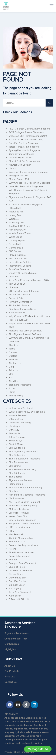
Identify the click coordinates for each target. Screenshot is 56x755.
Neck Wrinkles (16, 498)
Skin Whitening (17, 447)
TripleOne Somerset (19, 269)
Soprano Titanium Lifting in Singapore (28, 172)
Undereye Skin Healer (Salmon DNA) (28, 135)
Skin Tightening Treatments (23, 451)
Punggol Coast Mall (19, 175)
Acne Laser (15, 595)
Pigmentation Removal (21, 480)
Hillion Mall (15, 208)
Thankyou (14, 345)
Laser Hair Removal (19, 512)
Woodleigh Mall (17, 222)
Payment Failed (17, 298)
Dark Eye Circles (17, 581)
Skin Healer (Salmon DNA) (22, 469)
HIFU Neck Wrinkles (19, 527)
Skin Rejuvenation (18, 462)
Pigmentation (16, 483)
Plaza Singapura (17, 254)
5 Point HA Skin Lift (19, 599)
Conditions (14, 381)
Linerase (13, 287)
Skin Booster (15, 476)
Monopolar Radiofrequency (23, 505)
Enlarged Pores (17, 566)
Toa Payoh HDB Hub (19, 226)
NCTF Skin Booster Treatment (24, 501)
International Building (20, 262)
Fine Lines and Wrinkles (21, 552)
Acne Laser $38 (17, 312)
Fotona (12, 548)
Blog (11, 366)
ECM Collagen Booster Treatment (26, 132)
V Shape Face (16, 419)
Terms (12, 348)
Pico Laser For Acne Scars (22, 309)
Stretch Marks (16, 444)
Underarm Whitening (20, 422)
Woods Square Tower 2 (21, 233)
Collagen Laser (16, 584)
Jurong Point (15, 215)
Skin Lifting (15, 465)
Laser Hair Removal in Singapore (26, 186)
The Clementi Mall (18, 258)
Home (12, 392)
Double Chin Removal (20, 570)
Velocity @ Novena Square (23, 273)
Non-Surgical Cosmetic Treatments (27, 494)
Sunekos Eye (15, 440)
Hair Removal (16, 534)
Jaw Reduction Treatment (22, 520)
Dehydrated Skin (17, 577)
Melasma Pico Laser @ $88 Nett (25, 330)
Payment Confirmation (20, 301)
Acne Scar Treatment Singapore (25, 204)
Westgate (14, 218)
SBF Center (15, 251)
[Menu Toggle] (51, 6)
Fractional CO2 (17, 541)
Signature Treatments (20, 384)
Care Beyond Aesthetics (21, 154)
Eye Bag (13, 559)
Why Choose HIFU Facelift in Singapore (29, 182)
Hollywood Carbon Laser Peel (24, 523)
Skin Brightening (17, 473)
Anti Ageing (15, 588)
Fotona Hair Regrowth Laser (23, 545)
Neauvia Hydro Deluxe (20, 157)
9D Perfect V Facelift (20, 294)
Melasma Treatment (19, 509)
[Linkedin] (34, 704)
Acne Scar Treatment (20, 592)
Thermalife (14, 433)
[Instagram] (18, 704)
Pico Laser (14, 491)
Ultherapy (14, 429)
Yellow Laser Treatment (21, 408)
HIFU (11, 530)
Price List (13, 370)
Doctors (13, 355)
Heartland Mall (16, 211)
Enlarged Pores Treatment (22, 563)
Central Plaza (16, 247)
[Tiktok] (26, 704)
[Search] (49, 103)
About (12, 388)
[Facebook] (9, 704)
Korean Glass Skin (18, 516)
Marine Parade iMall (19, 179)
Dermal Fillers (16, 574)
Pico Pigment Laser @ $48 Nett (25, 334)
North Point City (17, 229)
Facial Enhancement (19, 556)
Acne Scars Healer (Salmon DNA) (26, 139)
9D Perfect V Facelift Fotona (24, 291)
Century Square (17, 240)
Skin (11, 373)
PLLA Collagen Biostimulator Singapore (29, 128)
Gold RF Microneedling (21, 538)
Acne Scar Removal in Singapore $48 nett (30, 280)
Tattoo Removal (17, 437)
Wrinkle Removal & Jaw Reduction (27, 411)
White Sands (15, 236)
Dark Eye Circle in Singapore (24, 143)
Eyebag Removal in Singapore (24, 150)
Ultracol (13, 168)
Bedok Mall (15, 244)
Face (11, 377)
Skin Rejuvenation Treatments (24, 458)
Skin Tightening (17, 455)
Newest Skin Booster (20, 164)
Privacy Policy (16, 395)
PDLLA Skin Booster (19, 305)
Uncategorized (16, 426)
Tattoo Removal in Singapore (24, 146)
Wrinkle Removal (18, 415)
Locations (14, 276)
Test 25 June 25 (17, 283)
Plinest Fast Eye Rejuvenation (24, 161)
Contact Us (14, 363)
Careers (13, 352)
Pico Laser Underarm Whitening (25, 487)
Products (13, 359)
